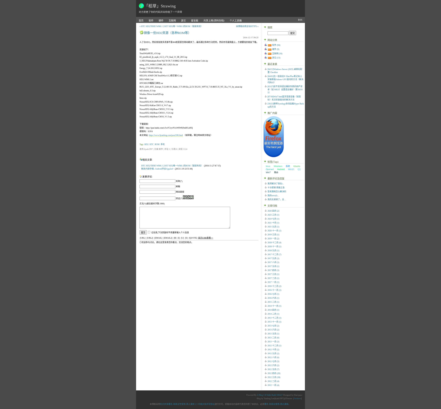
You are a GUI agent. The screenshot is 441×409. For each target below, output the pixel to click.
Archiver (297, 398)
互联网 (172, 20)
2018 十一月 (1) (274, 246)
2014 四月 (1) (273, 310)
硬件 (161, 20)
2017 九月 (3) (273, 258)
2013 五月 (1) (273, 334)
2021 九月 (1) (273, 227)
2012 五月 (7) (273, 369)
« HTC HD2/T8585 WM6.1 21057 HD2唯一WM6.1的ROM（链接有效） (171, 26)
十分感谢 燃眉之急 (276, 187)
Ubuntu (296, 166)
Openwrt (270, 169)
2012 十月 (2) (273, 349)
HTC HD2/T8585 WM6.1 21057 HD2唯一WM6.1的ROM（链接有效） (172, 166)
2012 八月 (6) (273, 357)
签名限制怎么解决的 (277, 191)
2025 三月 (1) (273, 215)
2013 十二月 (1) (274, 318)
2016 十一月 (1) (274, 290)
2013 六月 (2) (273, 330)
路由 (276, 172)
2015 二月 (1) (273, 302)
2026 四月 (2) (273, 211)
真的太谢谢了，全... (277, 199)
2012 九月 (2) (273, 353)
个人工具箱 (236, 20)
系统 (288, 166)
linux (268, 166)
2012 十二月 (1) (274, 345)
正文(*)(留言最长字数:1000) (152, 203)
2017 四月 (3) (273, 270)
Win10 (291, 169)
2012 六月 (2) (273, 365)
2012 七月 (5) (273, 361)
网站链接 (180, 192)
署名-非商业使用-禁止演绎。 (277, 404)
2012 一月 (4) (273, 385)
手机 (163, 144)
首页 (141, 20)
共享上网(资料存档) (213, 20)
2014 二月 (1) (273, 314)
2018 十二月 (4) (274, 242)
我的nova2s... (273, 195)
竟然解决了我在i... (276, 183)
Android (281, 169)
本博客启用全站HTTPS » (247, 26)
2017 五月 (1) (273, 266)
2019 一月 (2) (273, 238)
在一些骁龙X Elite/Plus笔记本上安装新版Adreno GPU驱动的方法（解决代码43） (285, 79)
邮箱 (178, 186)
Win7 (268, 172)
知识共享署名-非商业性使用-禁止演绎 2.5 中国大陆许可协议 (187, 404)
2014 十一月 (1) (274, 306)
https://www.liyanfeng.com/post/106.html (166, 135)
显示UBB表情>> (205, 238)
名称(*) (179, 181)
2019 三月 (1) (273, 234)
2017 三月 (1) (273, 274)
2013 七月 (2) (273, 326)
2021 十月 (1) (273, 223)
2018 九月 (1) (273, 250)
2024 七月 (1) (273, 219)
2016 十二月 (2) (274, 286)
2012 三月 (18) (274, 377)
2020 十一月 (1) (274, 230)
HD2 (146, 144)
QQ (299, 169)
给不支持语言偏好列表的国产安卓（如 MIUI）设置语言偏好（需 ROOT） (285, 89)
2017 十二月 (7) (274, 254)
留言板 (194, 20)
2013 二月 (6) (273, 337)
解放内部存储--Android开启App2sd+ (157, 169)
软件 (151, 20)
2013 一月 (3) (273, 341)
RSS (300, 20)
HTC (152, 144)
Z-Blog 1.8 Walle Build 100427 (270, 395)
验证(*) (179, 198)
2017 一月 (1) (273, 282)
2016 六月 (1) (273, 298)
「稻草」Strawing (160, 6)
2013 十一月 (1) (274, 322)
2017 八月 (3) (273, 262)
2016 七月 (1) (273, 294)
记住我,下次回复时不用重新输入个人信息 (170, 232)
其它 (183, 20)
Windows (278, 166)
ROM (157, 144)
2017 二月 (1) (273, 278)
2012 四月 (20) (274, 373)
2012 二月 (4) (273, 381)
